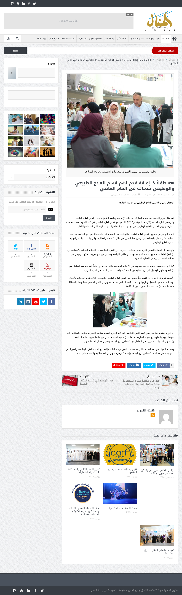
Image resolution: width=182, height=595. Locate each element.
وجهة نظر (109, 39)
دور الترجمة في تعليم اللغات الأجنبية (96, 382)
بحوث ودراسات (153, 39)
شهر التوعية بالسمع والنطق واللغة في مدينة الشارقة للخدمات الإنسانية (84, 511)
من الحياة (82, 39)
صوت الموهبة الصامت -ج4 (123, 508)
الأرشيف (50, 170)
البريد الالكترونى (118, 194)
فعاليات (165, 39)
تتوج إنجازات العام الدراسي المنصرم (122, 471)
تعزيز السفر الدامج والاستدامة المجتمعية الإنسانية (84, 471)
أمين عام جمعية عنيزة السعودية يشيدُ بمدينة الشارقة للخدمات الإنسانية (141, 384)
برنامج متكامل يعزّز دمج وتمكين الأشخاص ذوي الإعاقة (157, 472)
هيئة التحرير (146, 410)
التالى (88, 376)
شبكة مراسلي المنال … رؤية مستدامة (158, 552)
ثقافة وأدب (122, 39)
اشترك (49, 218)
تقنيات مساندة (68, 39)
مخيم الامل (54, 39)
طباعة (134, 194)
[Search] (12, 73)
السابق (151, 376)
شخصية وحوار (95, 39)
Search (51, 64)
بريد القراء (41, 39)
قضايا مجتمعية (137, 39)
